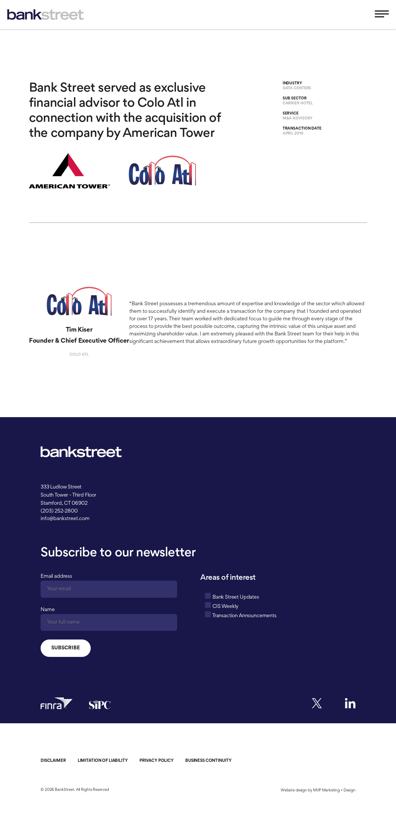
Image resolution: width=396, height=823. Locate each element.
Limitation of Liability (103, 761)
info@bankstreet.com (65, 519)
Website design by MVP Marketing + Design (318, 790)
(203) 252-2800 (59, 511)
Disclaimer (53, 761)
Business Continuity (208, 761)
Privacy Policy (156, 761)
